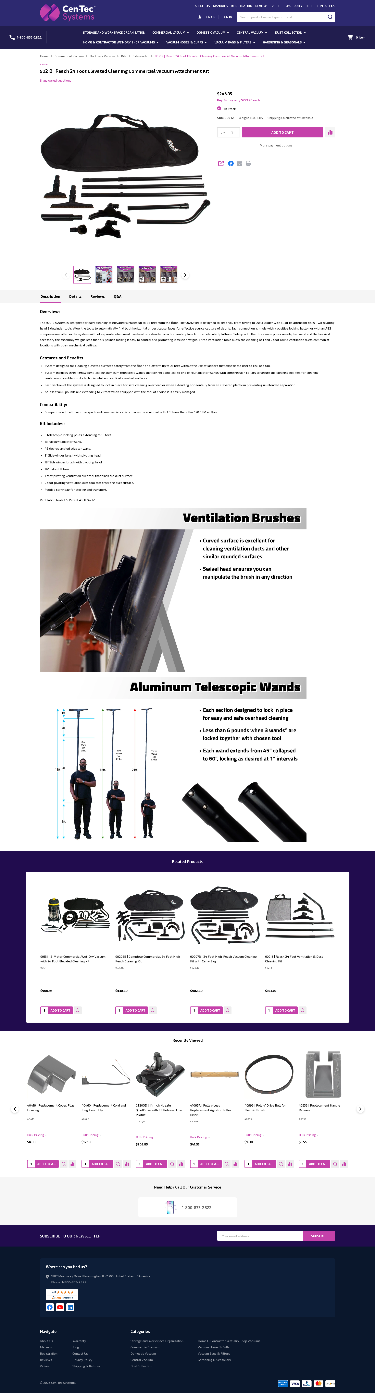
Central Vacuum (250, 32)
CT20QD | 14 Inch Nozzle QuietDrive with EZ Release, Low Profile (159, 1110)
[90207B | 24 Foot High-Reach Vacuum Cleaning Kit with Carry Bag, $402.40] (225, 915)
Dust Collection (288, 32)
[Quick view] (78, 1010)
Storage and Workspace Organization (114, 32)
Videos (277, 6)
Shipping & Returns (86, 1366)
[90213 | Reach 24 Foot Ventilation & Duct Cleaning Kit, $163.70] (300, 915)
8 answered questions (55, 80)
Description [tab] (50, 296)
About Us (202, 6)
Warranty (294, 6)
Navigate (48, 1331)
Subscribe (319, 1236)
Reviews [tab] (98, 296)
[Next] (360, 1109)
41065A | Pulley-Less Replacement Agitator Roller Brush (210, 1110)
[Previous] (15, 1109)
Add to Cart (282, 132)
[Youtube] (60, 1307)
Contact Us (326, 6)
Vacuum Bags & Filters (233, 42)
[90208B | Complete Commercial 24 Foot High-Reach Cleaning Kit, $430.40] (150, 915)
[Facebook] (231, 163)
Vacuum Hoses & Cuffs (184, 42)
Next (185, 275)
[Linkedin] (70, 1307)
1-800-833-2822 (74, 1282)
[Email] (239, 163)
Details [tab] (75, 296)
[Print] (248, 163)
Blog (310, 6)
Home (44, 56)
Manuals (220, 6)
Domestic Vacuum (211, 32)
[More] (188, 32)
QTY (223, 132)
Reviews (262, 6)
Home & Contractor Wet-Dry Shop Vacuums (119, 42)
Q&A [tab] (117, 296)
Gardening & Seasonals (282, 42)
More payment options (276, 145)
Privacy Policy (82, 1360)
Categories (140, 1331)
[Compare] (72, 1164)
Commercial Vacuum (168, 32)
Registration (241, 6)
